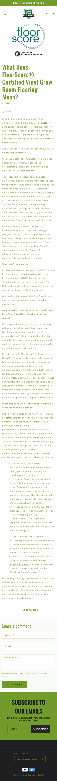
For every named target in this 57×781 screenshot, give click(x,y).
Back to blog (30, 609)
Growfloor (23, 775)
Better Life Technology (18, 417)
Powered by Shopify (36, 775)
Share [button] (8, 111)
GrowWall (15, 522)
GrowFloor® (44, 123)
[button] (5, 14)
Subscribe (40, 728)
